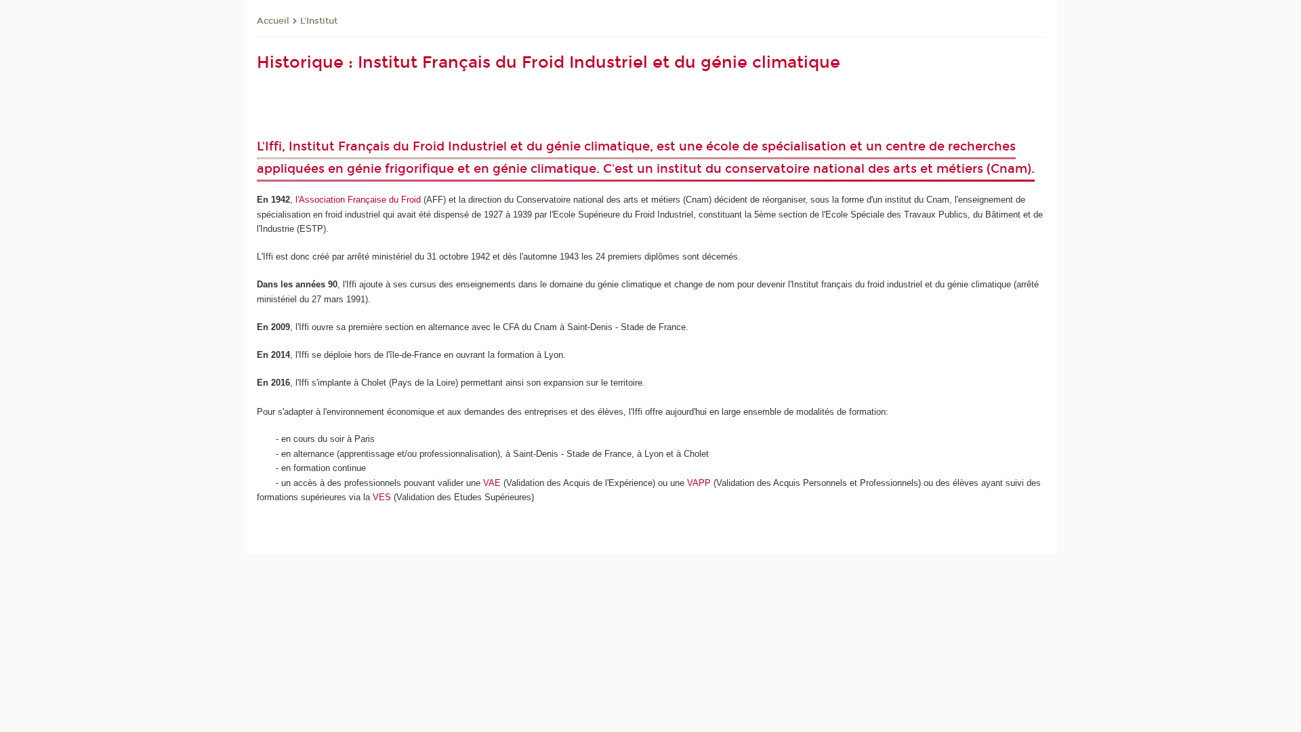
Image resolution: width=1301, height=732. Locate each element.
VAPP (699, 483)
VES (382, 497)
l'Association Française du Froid (358, 200)
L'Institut (318, 21)
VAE (492, 483)
